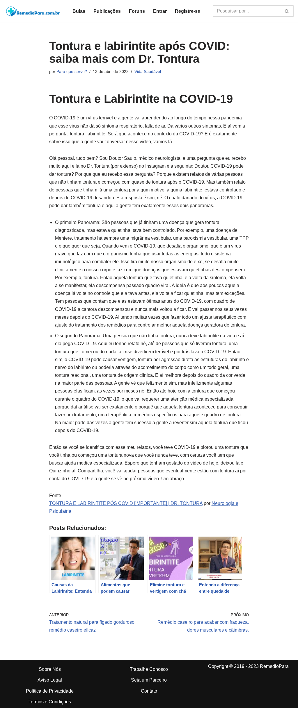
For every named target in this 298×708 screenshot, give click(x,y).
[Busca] (287, 11)
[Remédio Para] (33, 11)
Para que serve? (71, 71)
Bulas (78, 11)
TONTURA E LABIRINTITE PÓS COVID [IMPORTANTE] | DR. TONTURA (126, 503)
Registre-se (187, 11)
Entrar (160, 11)
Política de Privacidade (50, 691)
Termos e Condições (50, 701)
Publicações (107, 11)
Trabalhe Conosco (149, 669)
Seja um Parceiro (149, 679)
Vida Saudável (147, 71)
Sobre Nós (50, 669)
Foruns (137, 11)
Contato (149, 691)
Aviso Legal (50, 679)
